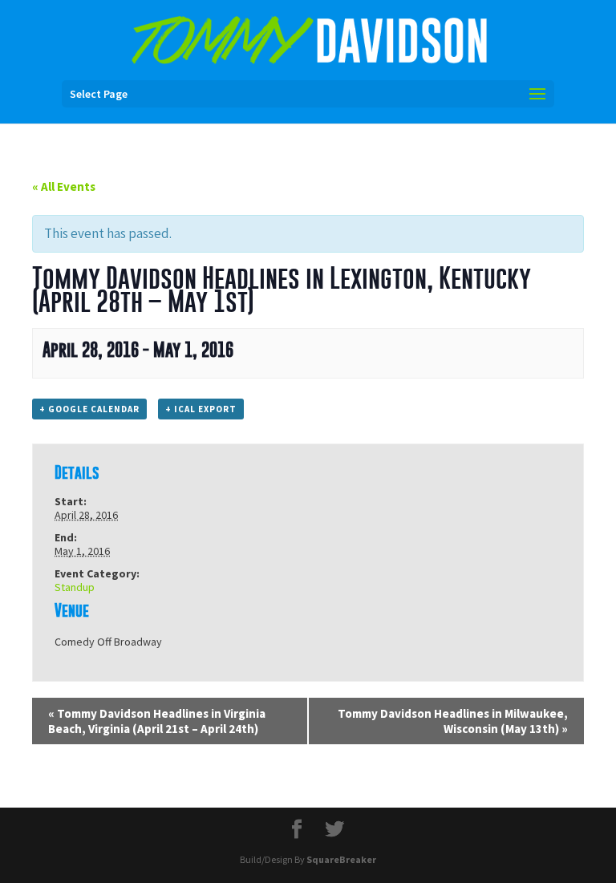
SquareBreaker (341, 859)
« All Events (63, 186)
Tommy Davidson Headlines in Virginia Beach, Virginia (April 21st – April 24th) (156, 721)
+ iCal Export (201, 409)
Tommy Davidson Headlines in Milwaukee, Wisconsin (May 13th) (453, 721)
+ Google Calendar (89, 409)
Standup (75, 587)
